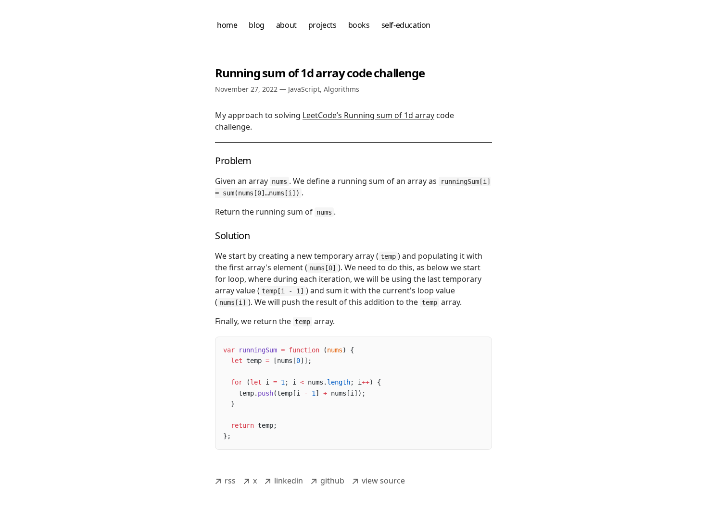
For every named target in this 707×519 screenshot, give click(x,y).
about (286, 25)
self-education (405, 25)
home (227, 25)
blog (256, 25)
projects (322, 25)
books (359, 25)
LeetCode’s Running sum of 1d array (368, 115)
